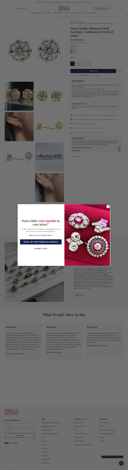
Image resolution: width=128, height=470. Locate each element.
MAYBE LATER (40, 249)
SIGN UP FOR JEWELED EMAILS (41, 242)
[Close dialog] (108, 206)
